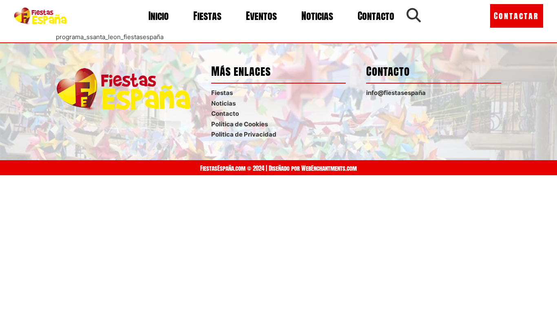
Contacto (376, 16)
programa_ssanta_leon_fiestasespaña (110, 37)
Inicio (158, 16)
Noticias (317, 16)
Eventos (261, 16)
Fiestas (207, 16)
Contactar (516, 15)
